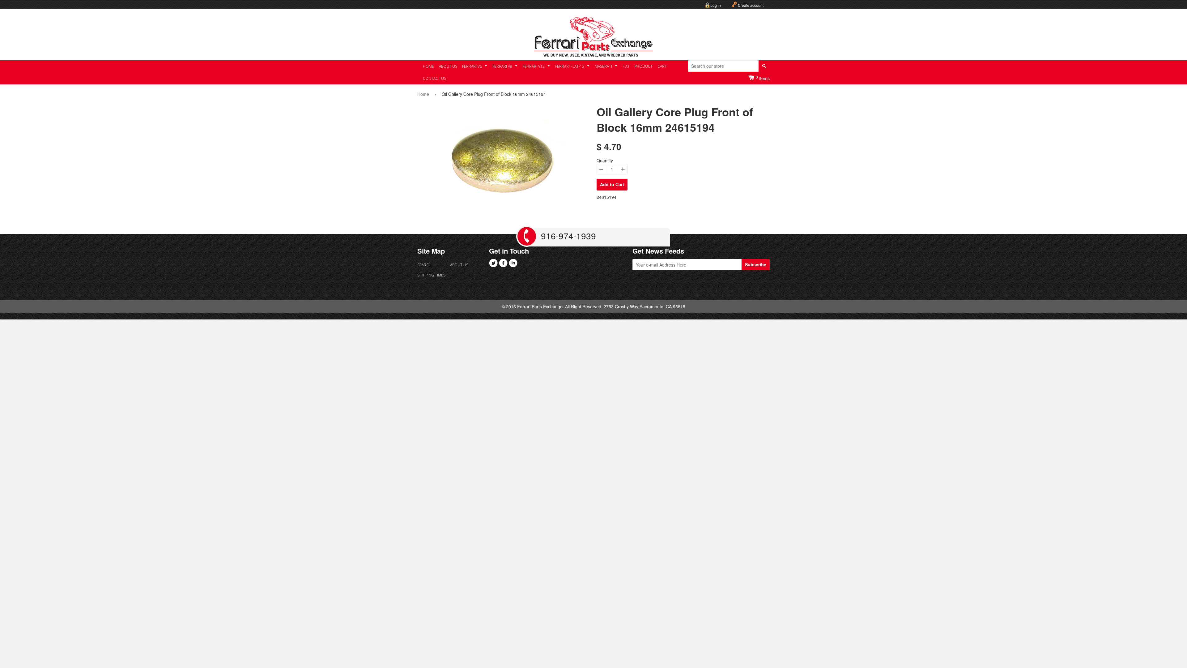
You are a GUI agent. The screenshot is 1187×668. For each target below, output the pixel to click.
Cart (662, 66)
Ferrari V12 (534, 66)
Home (428, 66)
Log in (715, 5)
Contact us (434, 78)
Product (644, 66)
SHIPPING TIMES (431, 275)
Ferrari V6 (472, 66)
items (763, 77)
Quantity (605, 160)
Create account (751, 5)
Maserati (604, 66)
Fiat (626, 66)
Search (424, 265)
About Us (448, 66)
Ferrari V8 (502, 66)
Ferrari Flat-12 (570, 66)
